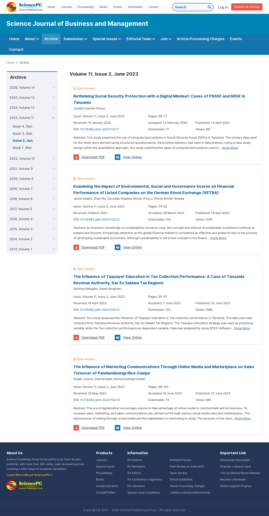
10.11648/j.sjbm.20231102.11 (99, 129)
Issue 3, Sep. (23, 133)
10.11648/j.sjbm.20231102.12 (100, 219)
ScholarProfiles (105, 492)
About (30, 39)
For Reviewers (136, 466)
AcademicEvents (107, 486)
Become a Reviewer (233, 479)
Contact (153, 6)
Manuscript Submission (235, 460)
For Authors (134, 460)
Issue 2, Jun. (23, 141)
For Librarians (136, 486)
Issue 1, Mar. (23, 148)
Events (117, 6)
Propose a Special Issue (235, 466)
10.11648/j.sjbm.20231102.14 (100, 400)
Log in (223, 7)
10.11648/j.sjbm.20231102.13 (100, 309)
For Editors (134, 473)
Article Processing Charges (200, 39)
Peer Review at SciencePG (187, 466)
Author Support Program (236, 486)
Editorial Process (180, 460)
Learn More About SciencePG (28, 475)
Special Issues (105, 39)
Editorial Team (139, 39)
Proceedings (86, 6)
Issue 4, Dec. (23, 126)
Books (104, 6)
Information (135, 6)
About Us (14, 453)
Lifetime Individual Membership (190, 492)
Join (164, 39)
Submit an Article (247, 7)
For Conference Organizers (144, 479)
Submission (73, 39)
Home (51, 6)
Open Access (178, 473)
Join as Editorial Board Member (240, 473)
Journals (66, 6)
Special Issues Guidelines (143, 492)
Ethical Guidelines (181, 479)
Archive (51, 39)
